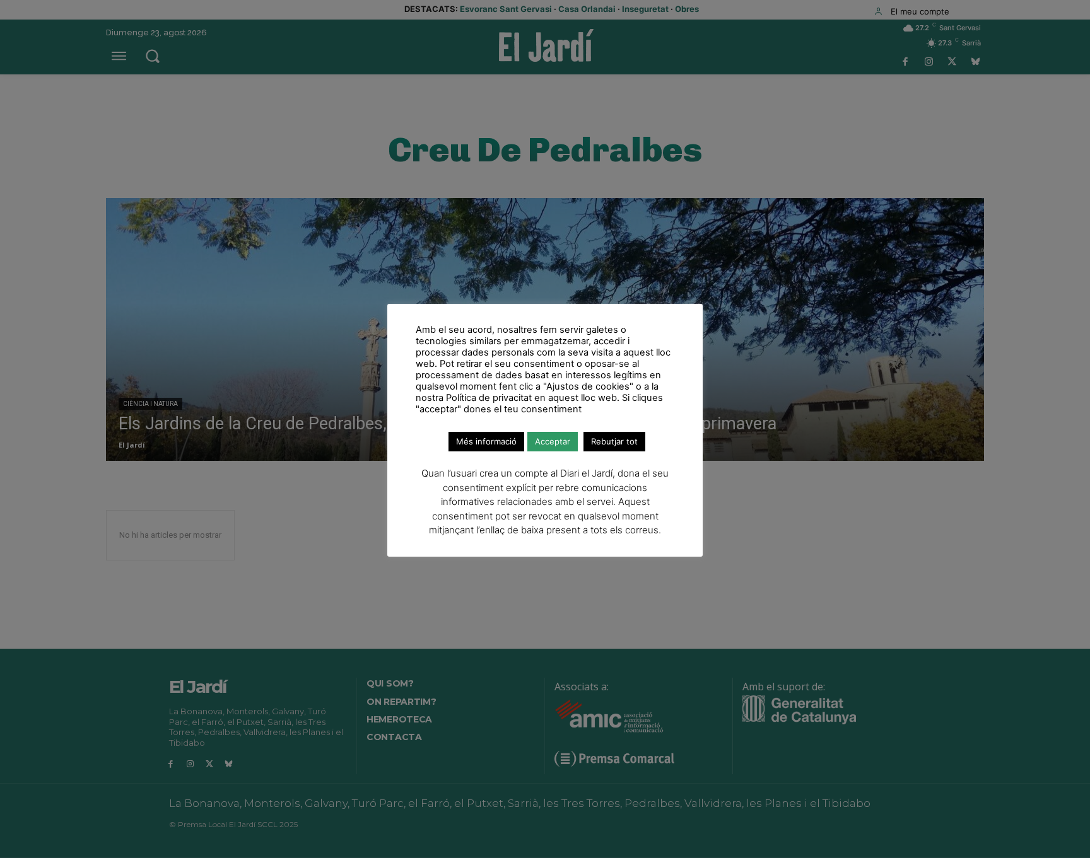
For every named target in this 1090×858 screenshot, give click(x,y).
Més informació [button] (486, 441)
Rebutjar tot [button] (614, 441)
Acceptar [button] (552, 441)
